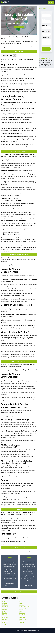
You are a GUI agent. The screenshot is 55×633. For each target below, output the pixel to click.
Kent (3, 611)
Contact (51, 2)
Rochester (21, 603)
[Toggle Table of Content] (13, 55)
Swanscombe (22, 619)
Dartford (21, 620)
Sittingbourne (5, 608)
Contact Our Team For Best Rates (19, 151)
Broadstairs (22, 612)
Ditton (3, 622)
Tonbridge (21, 604)
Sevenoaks (22, 617)
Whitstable (4, 609)
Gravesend (22, 614)
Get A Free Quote (19, 591)
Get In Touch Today (18, 51)
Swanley (21, 622)
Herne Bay (5, 614)
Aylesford (4, 619)
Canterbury (5, 604)
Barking (2, 544)
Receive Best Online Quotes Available (19, 254)
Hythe (3, 601)
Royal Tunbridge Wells (24, 606)
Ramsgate (21, 609)
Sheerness (5, 620)
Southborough (22, 608)
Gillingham (5, 617)
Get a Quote (18, 27)
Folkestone (5, 606)
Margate (21, 611)
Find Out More (19, 509)
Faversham (5, 603)
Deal (20, 601)
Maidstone (4, 612)
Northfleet (21, 616)
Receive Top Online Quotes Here (18, 361)
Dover (3, 616)
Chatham (4, 624)
